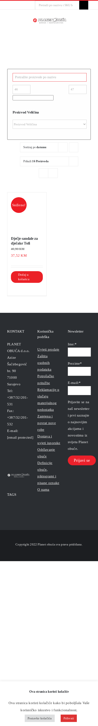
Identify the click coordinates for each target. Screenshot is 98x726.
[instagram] (12, 5)
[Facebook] (8, 456)
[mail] (20, 5)
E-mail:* (74, 383)
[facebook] (5, 5)
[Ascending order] (73, 147)
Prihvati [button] (69, 718)
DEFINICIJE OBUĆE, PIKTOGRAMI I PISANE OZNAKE (48, 473)
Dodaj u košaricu (23, 277)
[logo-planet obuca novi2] (49, 19)
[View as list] (53, 173)
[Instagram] (15, 456)
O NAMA (43, 489)
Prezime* (75, 363)
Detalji (33, 288)
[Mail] (21, 456)
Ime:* (72, 344)
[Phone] (28, 456)
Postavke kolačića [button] (40, 718)
